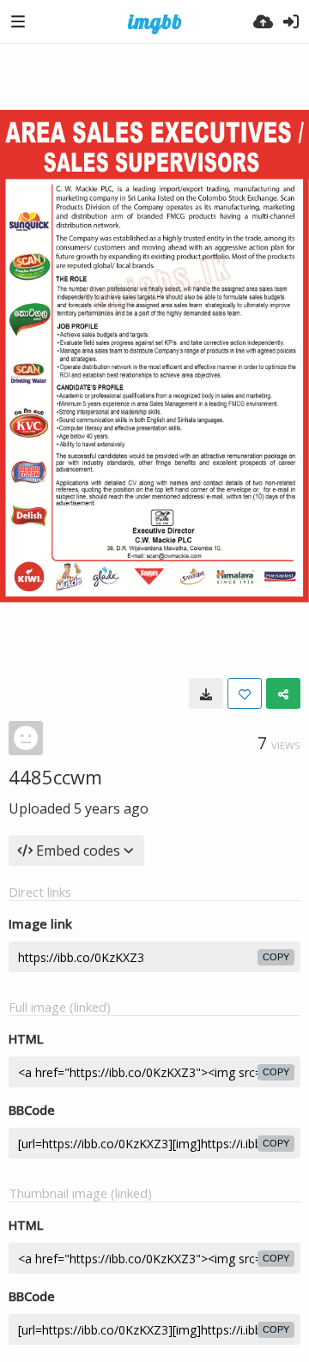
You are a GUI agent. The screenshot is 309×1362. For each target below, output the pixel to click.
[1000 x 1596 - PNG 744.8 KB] (206, 693)
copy (276, 957)
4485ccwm (55, 777)
